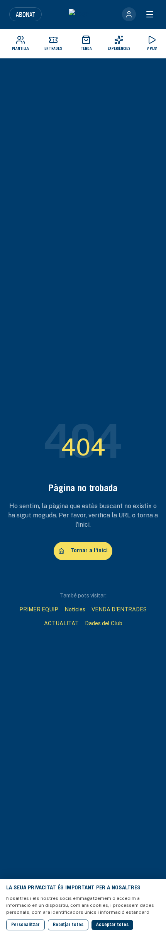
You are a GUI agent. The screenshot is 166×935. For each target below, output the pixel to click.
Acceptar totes (112, 925)
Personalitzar (25, 925)
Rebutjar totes (68, 925)
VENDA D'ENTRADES (119, 609)
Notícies (74, 609)
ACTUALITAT (61, 623)
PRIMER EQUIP (38, 609)
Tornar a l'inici (89, 551)
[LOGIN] (129, 14)
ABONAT (25, 14)
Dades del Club (103, 623)
